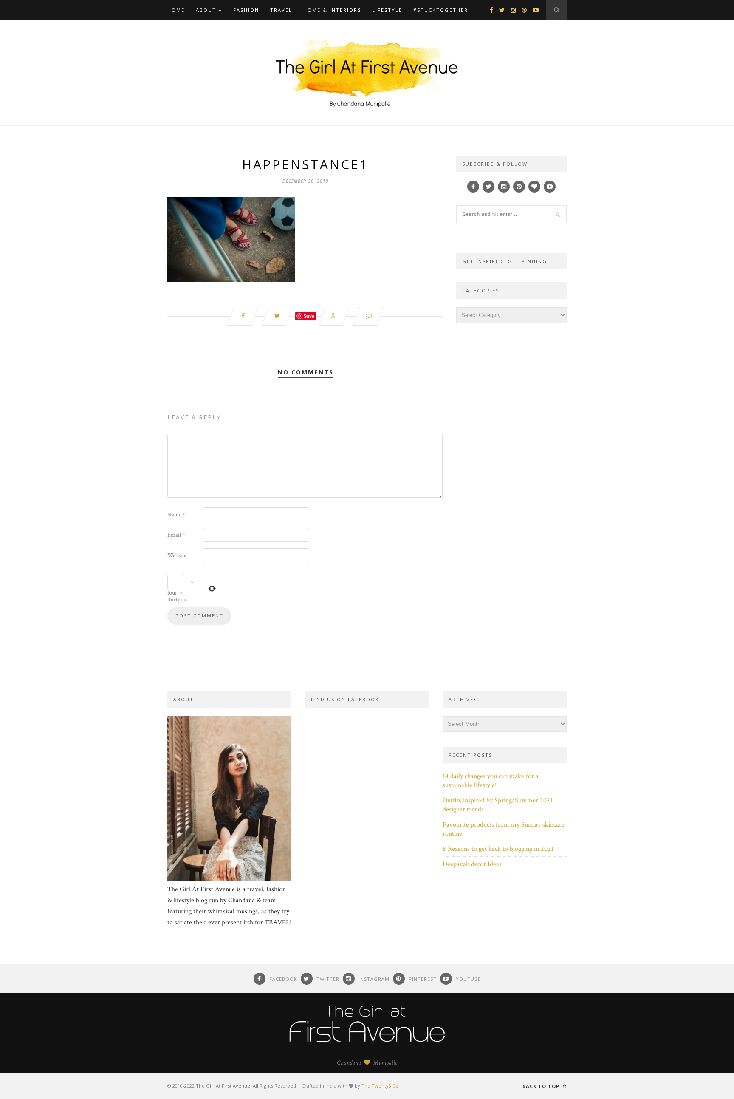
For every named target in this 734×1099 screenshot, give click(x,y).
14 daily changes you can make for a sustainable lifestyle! (491, 781)
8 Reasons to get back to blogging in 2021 (498, 848)
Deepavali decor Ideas (472, 864)
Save (309, 316)
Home (176, 10)
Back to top (541, 1086)
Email (176, 535)
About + (209, 10)
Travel (281, 10)
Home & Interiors (332, 10)
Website (176, 555)
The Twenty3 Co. (380, 1085)
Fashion (246, 10)
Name (176, 514)
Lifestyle (387, 10)
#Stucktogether (440, 10)
